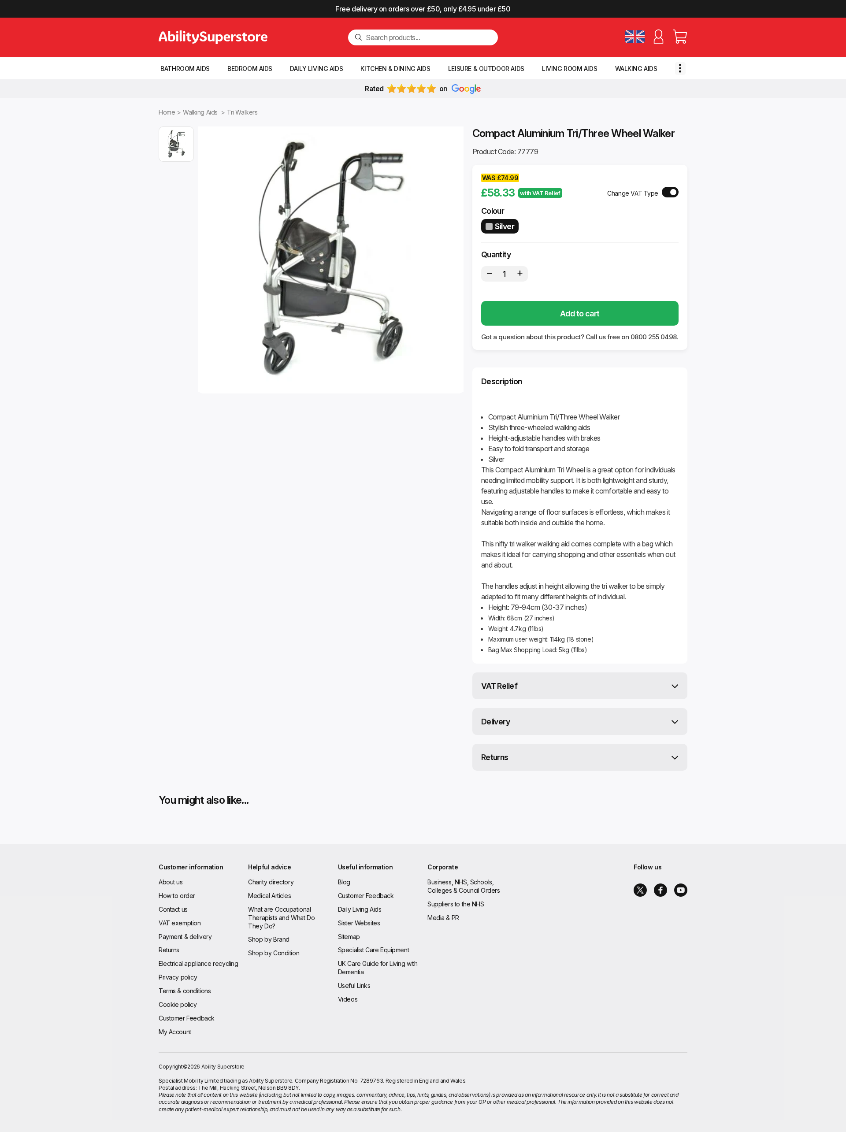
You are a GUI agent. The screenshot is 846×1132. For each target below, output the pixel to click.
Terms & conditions (185, 991)
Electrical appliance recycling (198, 963)
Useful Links (354, 985)
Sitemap (349, 936)
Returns (494, 757)
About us (171, 882)
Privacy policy (178, 977)
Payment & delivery (185, 936)
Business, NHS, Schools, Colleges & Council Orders (463, 886)
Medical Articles (269, 895)
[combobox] (428, 37)
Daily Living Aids (316, 68)
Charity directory (270, 882)
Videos (347, 999)
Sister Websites (359, 923)
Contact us (173, 909)
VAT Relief (499, 685)
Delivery (495, 721)
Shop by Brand (268, 939)
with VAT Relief (540, 193)
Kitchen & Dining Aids (395, 68)
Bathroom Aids (185, 68)
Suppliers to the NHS (455, 904)
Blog (344, 882)
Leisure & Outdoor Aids (486, 68)
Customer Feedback (187, 1018)
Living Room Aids (569, 68)
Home (167, 112)
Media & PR (443, 917)
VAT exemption (180, 923)
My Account (175, 1032)
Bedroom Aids (249, 68)
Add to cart (580, 313)
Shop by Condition (273, 953)
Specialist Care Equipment (373, 950)
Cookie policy (178, 1004)
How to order (177, 895)
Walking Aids (636, 68)
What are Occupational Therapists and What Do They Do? (281, 918)
